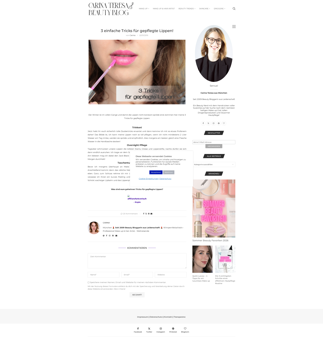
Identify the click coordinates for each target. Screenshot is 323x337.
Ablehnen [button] (169, 172)
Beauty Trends (186, 8)
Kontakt (168, 317)
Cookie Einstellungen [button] (149, 179)
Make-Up (143, 8)
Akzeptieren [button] (156, 172)
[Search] (234, 8)
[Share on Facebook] (143, 214)
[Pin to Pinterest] (149, 214)
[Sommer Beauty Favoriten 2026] (213, 208)
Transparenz (179, 317)
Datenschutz (156, 317)
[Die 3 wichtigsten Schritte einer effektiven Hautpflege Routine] (225, 259)
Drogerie (219, 8)
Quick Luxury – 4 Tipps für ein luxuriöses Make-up (201, 278)
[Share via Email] (151, 214)
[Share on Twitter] (146, 214)
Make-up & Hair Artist (164, 8)
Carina (132, 35)
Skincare (203, 8)
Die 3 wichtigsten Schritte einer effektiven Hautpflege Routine (225, 280)
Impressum (142, 317)
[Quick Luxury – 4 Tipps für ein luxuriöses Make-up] (202, 259)
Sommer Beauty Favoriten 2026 (210, 240)
